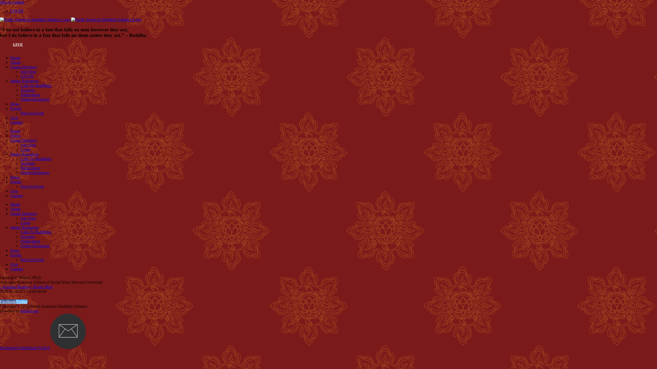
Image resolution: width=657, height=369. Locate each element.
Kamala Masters (14, 287)
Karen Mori (41, 287)
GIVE (18, 45)
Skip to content (12, 2)
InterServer (29, 311)
